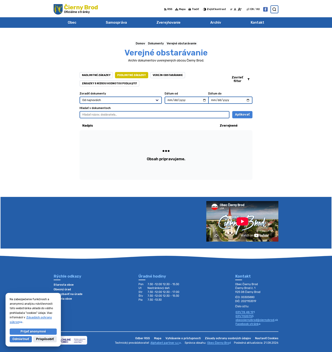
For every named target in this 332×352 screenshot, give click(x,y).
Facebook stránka (248, 324)
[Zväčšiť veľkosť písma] (239, 9)
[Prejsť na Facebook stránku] (265, 9)
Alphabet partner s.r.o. (166, 342)
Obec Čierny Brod (219, 342)
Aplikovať (243, 115)
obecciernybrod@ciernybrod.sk (257, 320)
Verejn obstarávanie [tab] (168, 75)
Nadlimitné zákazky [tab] (96, 75)
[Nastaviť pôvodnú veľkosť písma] (235, 9)
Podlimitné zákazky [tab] (131, 75)
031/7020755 (245, 316)
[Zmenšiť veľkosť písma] (231, 9)
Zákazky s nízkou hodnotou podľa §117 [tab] (109, 83)
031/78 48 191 (245, 312)
